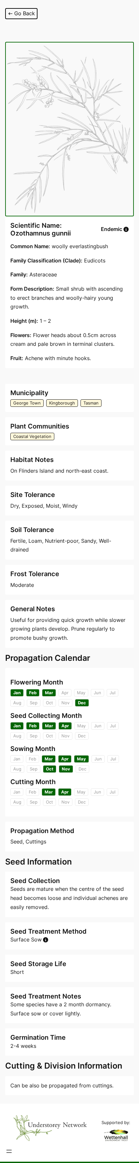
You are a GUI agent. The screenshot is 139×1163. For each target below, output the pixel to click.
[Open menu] (9, 1151)
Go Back (24, 13)
